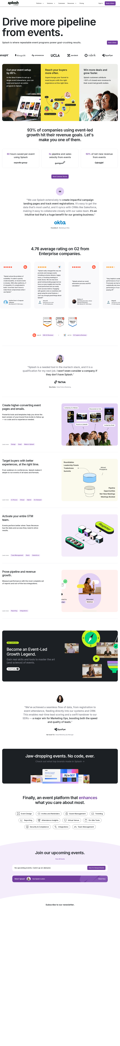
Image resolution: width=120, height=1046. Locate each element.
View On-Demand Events (96, 868)
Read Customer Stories (60, 176)
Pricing (82, 3)
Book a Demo (110, 3)
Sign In (100, 3)
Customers (61, 3)
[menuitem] (40, 3)
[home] (13, 3)
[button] (40, 3)
